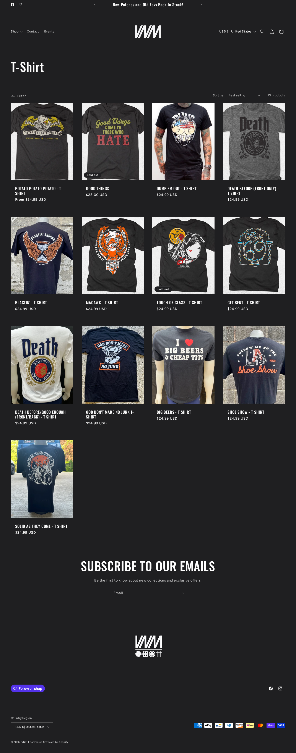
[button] (16, 31)
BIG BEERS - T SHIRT (174, 412)
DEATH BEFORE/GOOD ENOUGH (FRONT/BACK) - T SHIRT (40, 414)
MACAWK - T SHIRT (102, 302)
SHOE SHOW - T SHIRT (246, 412)
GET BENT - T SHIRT (244, 302)
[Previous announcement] (94, 4)
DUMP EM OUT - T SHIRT (177, 188)
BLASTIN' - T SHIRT (31, 302)
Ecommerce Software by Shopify (48, 742)
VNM (24, 742)
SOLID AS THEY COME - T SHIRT (41, 526)
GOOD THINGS (97, 188)
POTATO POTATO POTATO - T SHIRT (38, 191)
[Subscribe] (182, 593)
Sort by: (218, 95)
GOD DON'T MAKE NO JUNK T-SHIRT (110, 414)
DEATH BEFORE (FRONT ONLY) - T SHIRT (253, 191)
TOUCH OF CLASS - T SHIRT (179, 302)
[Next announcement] (201, 4)
